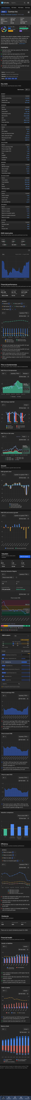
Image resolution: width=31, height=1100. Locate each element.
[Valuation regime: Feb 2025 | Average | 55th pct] (21, 625)
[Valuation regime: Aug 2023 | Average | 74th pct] (12, 625)
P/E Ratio (14, 7)
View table (23, 316)
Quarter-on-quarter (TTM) (20, 474)
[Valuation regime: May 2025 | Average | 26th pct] (22, 625)
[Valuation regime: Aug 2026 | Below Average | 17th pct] (29, 625)
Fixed (23, 436)
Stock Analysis (6, 7)
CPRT (9, 78)
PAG (13, 78)
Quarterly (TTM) (23, 313)
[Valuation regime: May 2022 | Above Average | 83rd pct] (5, 625)
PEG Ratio (20, 7)
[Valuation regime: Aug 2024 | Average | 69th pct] (18, 625)
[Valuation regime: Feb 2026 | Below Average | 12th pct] (26, 625)
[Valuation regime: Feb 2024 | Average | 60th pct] (15, 625)
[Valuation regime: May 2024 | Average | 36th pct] (17, 625)
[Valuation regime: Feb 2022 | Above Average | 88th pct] (4, 625)
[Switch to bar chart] (24, 306)
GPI (16, 78)
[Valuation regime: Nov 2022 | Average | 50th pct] (8, 625)
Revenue (25, 373)
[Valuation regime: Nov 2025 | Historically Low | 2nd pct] (25, 625)
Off (26, 89)
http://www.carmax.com (12, 76)
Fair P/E (18, 436)
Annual (25, 405)
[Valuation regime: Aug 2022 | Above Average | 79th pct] (7, 625)
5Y (3, 574)
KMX (3, 12)
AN (6, 78)
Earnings (27, 7)
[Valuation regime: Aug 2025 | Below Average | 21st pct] (24, 625)
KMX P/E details (24, 556)
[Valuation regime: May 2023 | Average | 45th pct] (11, 625)
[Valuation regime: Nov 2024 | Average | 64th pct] (19, 625)
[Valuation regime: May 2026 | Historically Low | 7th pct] (28, 625)
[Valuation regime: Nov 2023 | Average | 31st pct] (14, 625)
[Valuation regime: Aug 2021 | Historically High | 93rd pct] (1, 625)
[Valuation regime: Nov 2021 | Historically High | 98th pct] (3, 625)
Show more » (22, 43)
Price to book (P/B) (7, 577)
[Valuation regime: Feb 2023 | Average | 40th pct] (10, 625)
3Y (3, 313)
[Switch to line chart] (9, 303)
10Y (3, 373)
